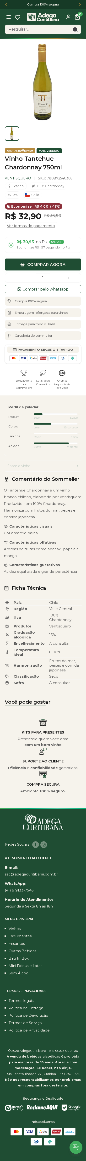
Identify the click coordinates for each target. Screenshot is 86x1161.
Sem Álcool (19, 973)
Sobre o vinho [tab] (18, 466)
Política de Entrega (26, 1008)
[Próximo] (80, 4)
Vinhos (15, 928)
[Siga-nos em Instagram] (43, 844)
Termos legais (21, 1000)
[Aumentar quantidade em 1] (69, 277)
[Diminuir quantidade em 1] (17, 277)
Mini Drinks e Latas (25, 965)
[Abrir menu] (9, 16)
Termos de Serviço (25, 1023)
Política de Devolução (28, 1015)
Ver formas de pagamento (31, 225)
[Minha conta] (68, 17)
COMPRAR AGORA (45, 264)
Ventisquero (18, 178)
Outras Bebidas (22, 951)
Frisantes (17, 943)
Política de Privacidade (29, 1030)
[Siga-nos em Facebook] (35, 844)
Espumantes (20, 936)
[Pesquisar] (75, 29)
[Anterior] (6, 4)
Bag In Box (19, 958)
